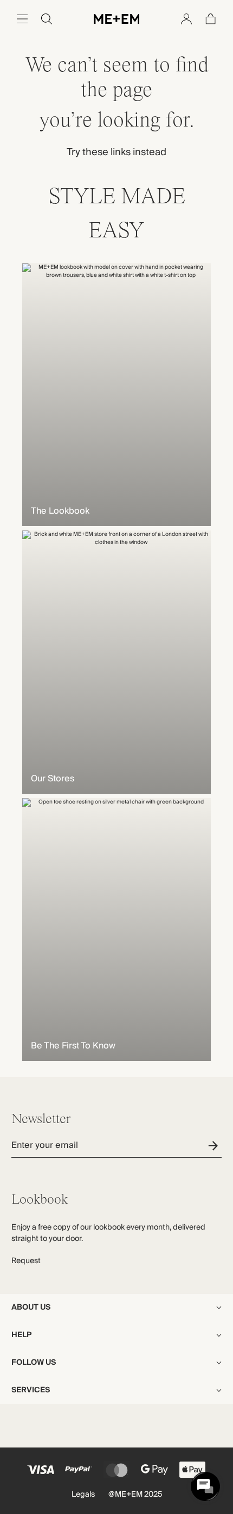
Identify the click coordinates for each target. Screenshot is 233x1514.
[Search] (46, 19)
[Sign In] (186, 19)
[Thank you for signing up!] (215, 1145)
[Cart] (211, 19)
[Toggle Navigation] (22, 19)
